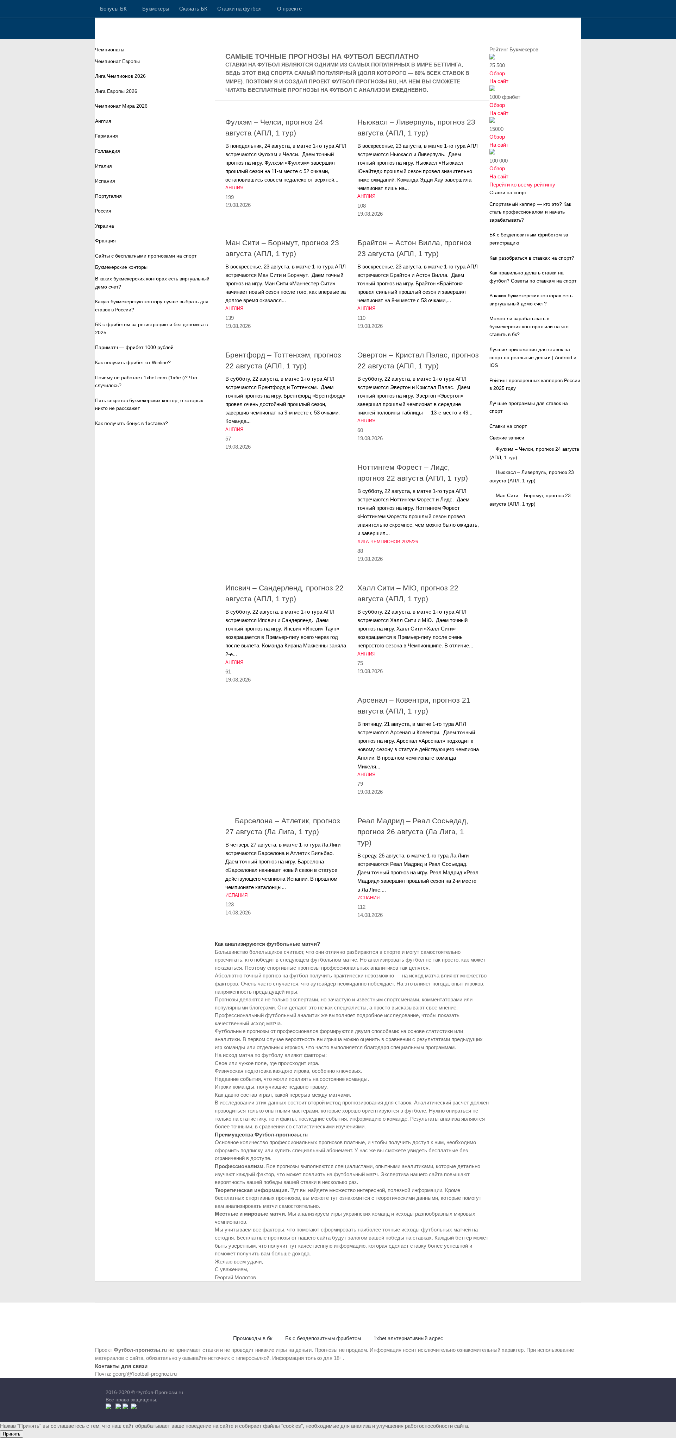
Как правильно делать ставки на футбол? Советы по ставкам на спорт (532, 277)
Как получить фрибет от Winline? (133, 362)
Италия (103, 166)
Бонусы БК (113, 9)
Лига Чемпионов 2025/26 (387, 541)
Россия (103, 211)
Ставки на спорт (508, 426)
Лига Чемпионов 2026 (120, 76)
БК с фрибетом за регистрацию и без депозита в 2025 (151, 328)
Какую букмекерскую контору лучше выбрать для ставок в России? (151, 305)
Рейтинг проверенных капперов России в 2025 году (534, 384)
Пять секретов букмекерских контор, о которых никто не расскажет (149, 404)
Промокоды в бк (253, 1338)
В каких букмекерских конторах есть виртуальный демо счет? (152, 283)
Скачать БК (193, 9)
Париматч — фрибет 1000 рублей (134, 347)
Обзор (497, 73)
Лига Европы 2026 (116, 91)
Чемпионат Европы (117, 61)
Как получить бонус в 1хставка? (131, 423)
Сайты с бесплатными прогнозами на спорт (145, 256)
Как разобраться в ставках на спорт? (531, 258)
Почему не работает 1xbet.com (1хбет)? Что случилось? (146, 381)
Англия (234, 187)
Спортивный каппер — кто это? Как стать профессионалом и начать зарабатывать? (530, 212)
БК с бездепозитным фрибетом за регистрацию (528, 239)
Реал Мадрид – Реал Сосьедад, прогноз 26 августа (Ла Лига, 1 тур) (412, 832)
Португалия (108, 196)
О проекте (289, 9)
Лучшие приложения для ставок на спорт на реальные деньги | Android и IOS (532, 357)
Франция (105, 240)
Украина (104, 226)
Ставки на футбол (239, 9)
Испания (236, 895)
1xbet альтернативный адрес (408, 1338)
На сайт (498, 81)
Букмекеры (155, 9)
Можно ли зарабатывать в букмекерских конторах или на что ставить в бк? (529, 326)
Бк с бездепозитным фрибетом (323, 1338)
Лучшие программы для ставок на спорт (528, 407)
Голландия (107, 151)
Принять (11, 1434)
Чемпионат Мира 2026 (121, 106)
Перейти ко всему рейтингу (522, 185)
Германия (106, 136)
